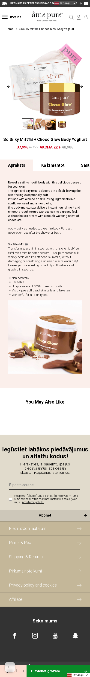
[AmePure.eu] (47, 25)
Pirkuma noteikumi (25, 571)
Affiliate (15, 599)
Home (9, 29)
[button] (65, 3)
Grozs (85, 17)
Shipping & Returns (26, 556)
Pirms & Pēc (20, 542)
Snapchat (75, 636)
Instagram (35, 636)
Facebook (15, 636)
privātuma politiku (33, 502)
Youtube (55, 636)
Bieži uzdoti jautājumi (28, 528)
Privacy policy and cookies (33, 585)
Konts (78, 17)
